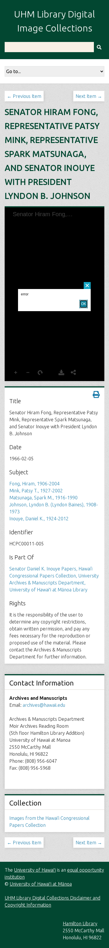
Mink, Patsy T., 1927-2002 (36, 490)
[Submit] (99, 47)
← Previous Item (24, 96)
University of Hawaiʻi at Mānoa (41, 884)
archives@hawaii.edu (44, 705)
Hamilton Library (80, 923)
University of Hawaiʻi (35, 870)
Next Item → (89, 96)
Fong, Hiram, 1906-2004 (34, 483)
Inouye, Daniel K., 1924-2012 (39, 518)
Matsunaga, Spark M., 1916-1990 (43, 497)
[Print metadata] (96, 394)
